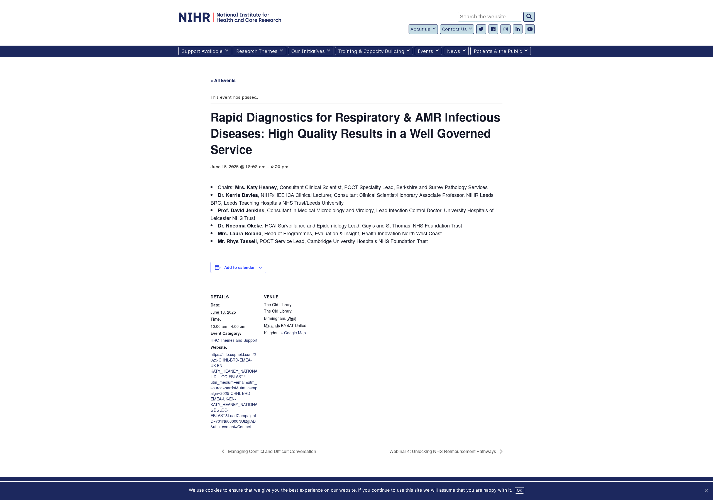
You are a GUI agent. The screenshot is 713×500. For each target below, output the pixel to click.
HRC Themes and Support (234, 340)
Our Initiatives (308, 51)
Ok (519, 490)
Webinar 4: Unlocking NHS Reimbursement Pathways (443, 451)
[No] (706, 490)
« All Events (223, 80)
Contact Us (454, 29)
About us (420, 29)
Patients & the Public (498, 51)
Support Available (202, 51)
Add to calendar (239, 267)
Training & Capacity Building (371, 51)
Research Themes (256, 51)
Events (425, 51)
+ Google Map (293, 332)
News (453, 51)
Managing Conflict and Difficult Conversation (271, 451)
